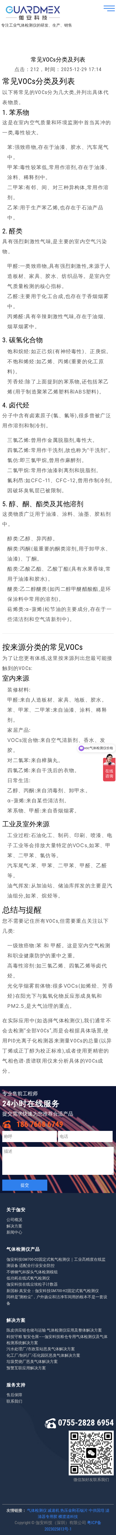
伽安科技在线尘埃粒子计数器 (32, 1284)
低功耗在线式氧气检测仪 (28, 1278)
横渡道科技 (68, 1516)
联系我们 (14, 1401)
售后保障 (14, 1395)
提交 (25, 1185)
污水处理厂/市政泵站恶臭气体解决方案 (40, 1349)
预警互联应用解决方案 (26, 1368)
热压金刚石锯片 (74, 1510)
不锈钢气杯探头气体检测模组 (32, 1272)
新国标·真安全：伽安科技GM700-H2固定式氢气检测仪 (52, 1290)
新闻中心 (14, 1232)
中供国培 (96, 1510)
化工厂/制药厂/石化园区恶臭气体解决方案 (43, 1355)
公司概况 (14, 1219)
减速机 (53, 1510)
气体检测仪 (37, 1510)
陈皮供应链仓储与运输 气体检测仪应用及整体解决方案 (54, 1330)
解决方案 (14, 1226)
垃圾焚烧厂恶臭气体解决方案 (32, 1361)
